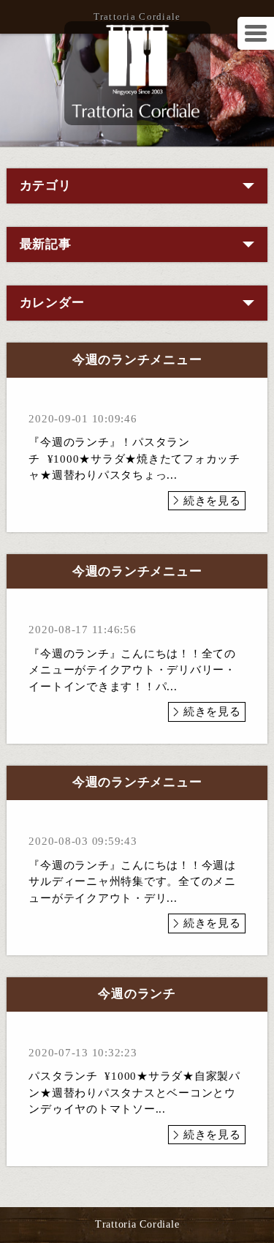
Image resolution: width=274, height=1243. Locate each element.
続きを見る (212, 501)
